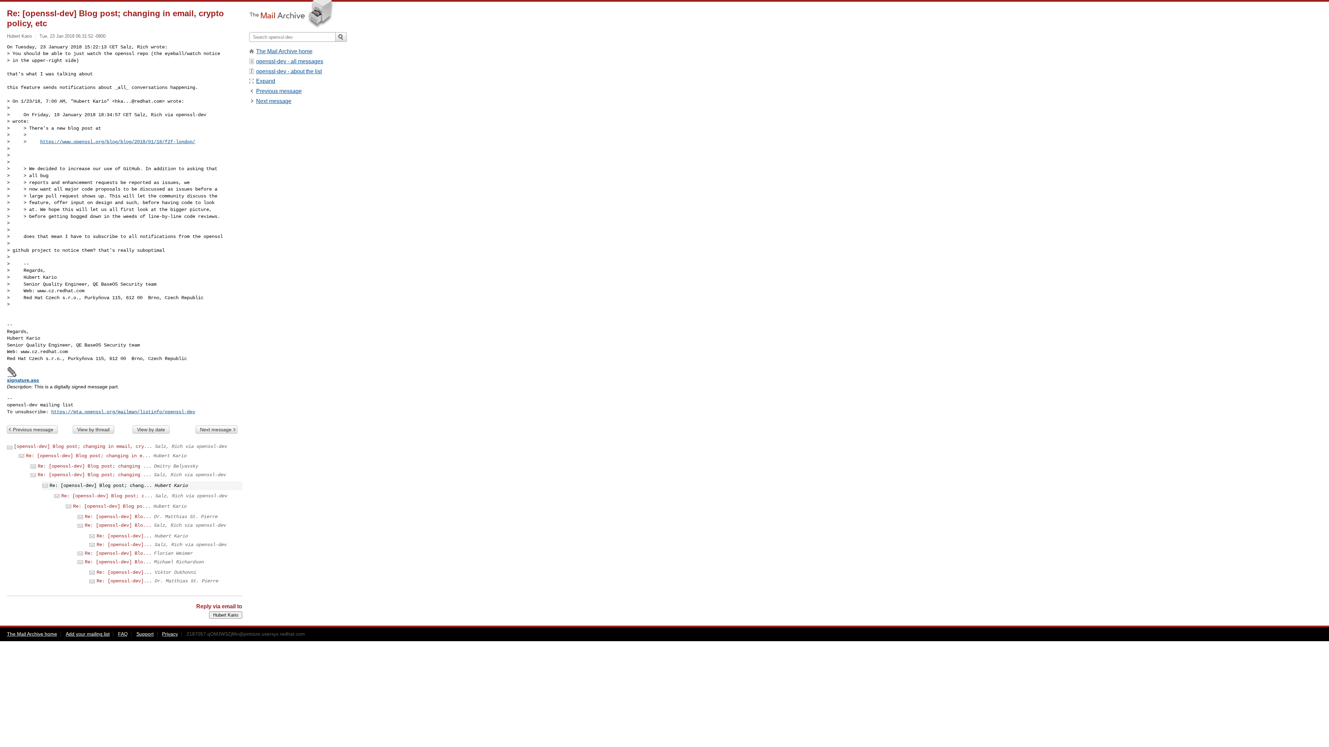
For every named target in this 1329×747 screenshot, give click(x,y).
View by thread (93, 429)
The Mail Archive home (284, 51)
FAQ (123, 634)
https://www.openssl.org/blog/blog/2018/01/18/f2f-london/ (117, 142)
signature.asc (23, 380)
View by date (151, 429)
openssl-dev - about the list (289, 71)
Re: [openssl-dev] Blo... (118, 516)
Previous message (33, 429)
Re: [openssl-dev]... (124, 536)
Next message (216, 429)
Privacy (170, 634)
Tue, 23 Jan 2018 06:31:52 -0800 (72, 36)
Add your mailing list (88, 634)
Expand (265, 81)
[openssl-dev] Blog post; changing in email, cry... (83, 446)
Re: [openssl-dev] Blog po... (112, 506)
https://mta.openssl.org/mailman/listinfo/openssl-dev (123, 412)
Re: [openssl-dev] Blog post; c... (107, 496)
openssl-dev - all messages (289, 61)
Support (145, 634)
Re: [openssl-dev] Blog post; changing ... (94, 466)
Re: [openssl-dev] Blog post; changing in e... (88, 456)
